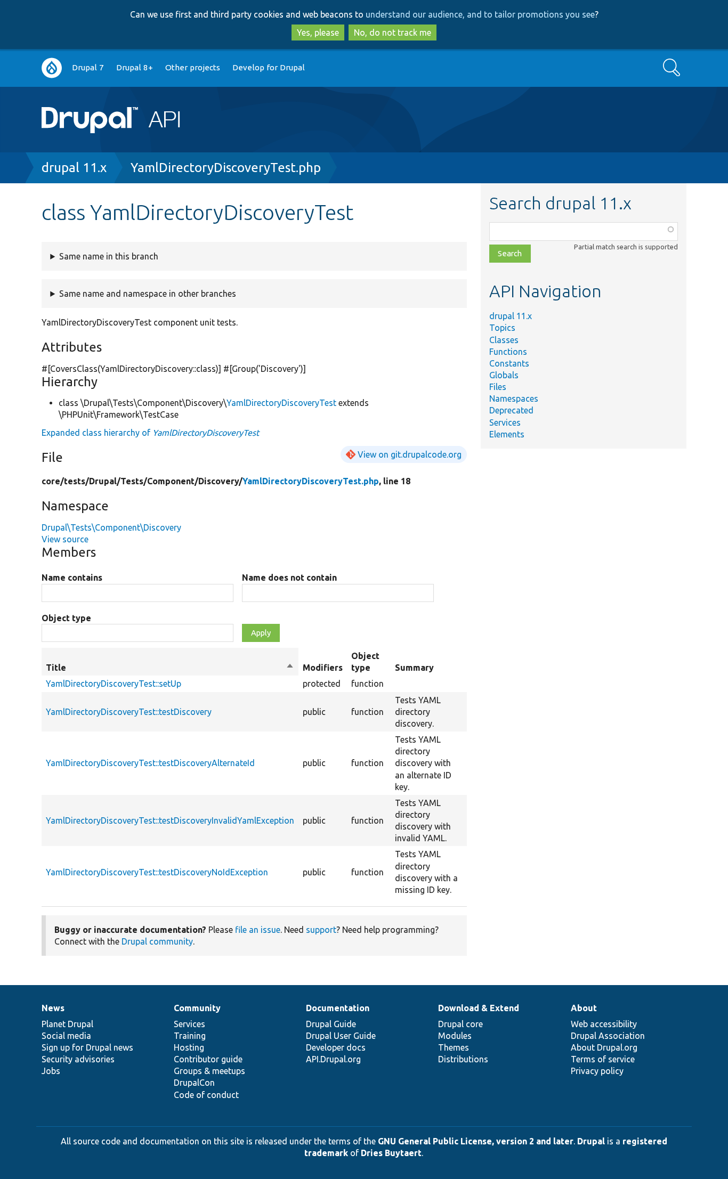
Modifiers (323, 667)
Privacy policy (597, 1071)
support (321, 929)
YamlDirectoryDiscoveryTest (281, 403)
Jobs (51, 1071)
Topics (502, 327)
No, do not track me (392, 32)
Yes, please (318, 32)
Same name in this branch (108, 256)
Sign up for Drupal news (87, 1047)
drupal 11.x (74, 167)
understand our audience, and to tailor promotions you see (480, 14)
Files (497, 387)
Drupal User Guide (341, 1035)
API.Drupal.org (333, 1059)
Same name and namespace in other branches (147, 293)
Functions (508, 351)
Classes (504, 340)
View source (65, 539)
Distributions (463, 1059)
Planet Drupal (67, 1024)
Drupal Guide (331, 1024)
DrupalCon (194, 1082)
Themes (453, 1047)
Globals (504, 375)
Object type (66, 618)
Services (505, 422)
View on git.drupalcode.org (410, 454)
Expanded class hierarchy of (150, 432)
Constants (509, 363)
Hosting (189, 1047)
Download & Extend (478, 1008)
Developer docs (336, 1047)
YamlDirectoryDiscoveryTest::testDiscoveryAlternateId (150, 763)
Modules (455, 1035)
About (584, 1008)
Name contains (72, 577)
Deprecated (511, 410)
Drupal (591, 1141)
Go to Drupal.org (52, 68)
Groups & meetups (209, 1071)
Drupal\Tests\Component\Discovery (111, 527)
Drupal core (460, 1024)
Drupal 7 (88, 67)
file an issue (257, 929)
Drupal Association (608, 1035)
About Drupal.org (604, 1047)
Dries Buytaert (391, 1153)
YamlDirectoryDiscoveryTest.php (226, 167)
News (53, 1008)
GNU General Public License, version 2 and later (475, 1141)
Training (190, 1035)
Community (197, 1008)
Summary (414, 667)
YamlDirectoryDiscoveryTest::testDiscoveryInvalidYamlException (170, 820)
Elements (506, 434)
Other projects (192, 67)
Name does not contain (289, 577)
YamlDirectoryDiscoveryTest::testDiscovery (129, 712)
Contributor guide (208, 1059)
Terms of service (603, 1059)
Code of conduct (206, 1095)
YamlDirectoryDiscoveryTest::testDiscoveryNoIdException (157, 872)
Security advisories (78, 1059)
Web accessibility (604, 1024)
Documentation (337, 1008)
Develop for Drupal (268, 67)
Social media (66, 1035)
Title (170, 668)
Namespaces (513, 398)
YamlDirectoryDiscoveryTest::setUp (113, 683)
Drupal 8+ (134, 67)
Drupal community (157, 941)
